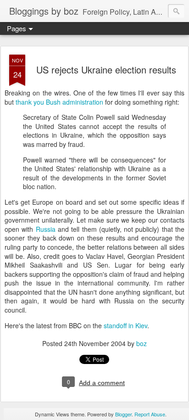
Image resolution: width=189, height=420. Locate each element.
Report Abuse (149, 414)
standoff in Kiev (125, 325)
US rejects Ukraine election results (106, 69)
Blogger (123, 414)
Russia (47, 229)
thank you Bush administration (59, 101)
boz (141, 343)
